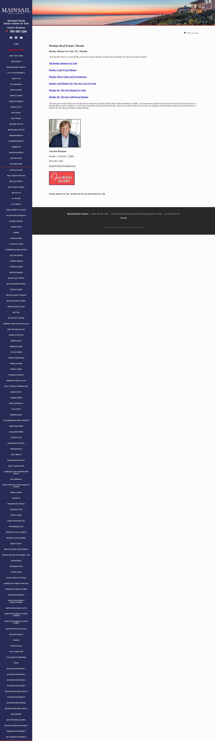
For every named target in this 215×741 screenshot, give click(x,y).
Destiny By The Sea (16, 318)
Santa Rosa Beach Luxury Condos (16, 615)
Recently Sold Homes (16, 538)
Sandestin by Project (16, 731)
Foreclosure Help (16, 358)
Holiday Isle (16, 437)
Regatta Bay (16, 543)
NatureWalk (16, 479)
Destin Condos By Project (16, 725)
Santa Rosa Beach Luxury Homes (16, 622)
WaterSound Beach (16, 697)
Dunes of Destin (16, 335)
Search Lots (16, 107)
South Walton (16, 651)
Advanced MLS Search (16, 67)
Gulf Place (16, 409)
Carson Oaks (16, 238)
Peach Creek (16, 515)
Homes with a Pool (16, 443)
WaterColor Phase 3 (16, 680)
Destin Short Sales (16, 306)
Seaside (16, 640)
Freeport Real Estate (16, 380)
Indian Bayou (16, 449)
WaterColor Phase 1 (16, 668)
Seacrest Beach (16, 634)
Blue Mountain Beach (16, 215)
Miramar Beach (16, 135)
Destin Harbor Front (16, 284)
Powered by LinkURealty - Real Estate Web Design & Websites (123, 227)
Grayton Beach (16, 403)
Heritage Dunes (16, 426)
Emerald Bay (16, 341)
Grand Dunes (16, 398)
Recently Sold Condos (16, 532)
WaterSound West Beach (16, 708)
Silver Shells (16, 646)
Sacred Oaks (16, 572)
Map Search (16, 61)
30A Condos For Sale (16, 175)
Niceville (16, 498)
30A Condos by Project (16, 737)
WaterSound (16, 164)
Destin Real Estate (16, 130)
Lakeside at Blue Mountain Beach (16, 472)
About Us (16, 78)
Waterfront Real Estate (16, 691)
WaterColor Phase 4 (16, 686)
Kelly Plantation (16, 466)
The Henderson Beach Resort (16, 420)
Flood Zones (16, 352)
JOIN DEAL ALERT (16, 49)
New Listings (16, 492)
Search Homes (16, 95)
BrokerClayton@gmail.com (62, 166)
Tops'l (16, 663)
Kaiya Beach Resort (16, 460)
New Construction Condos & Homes (16, 486)
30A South (16, 193)
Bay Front (16, 113)
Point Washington (16, 521)
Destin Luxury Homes (16, 301)
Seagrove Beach (16, 152)
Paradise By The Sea (16, 504)
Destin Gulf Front (16, 278)
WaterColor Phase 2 (16, 674)
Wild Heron (16, 714)
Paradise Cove (16, 509)
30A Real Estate (16, 124)
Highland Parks (16, 432)
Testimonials (16, 84)
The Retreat (16, 561)
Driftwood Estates (16, 329)
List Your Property (16, 73)
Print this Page (192, 33)
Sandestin (16, 147)
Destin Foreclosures (16, 720)
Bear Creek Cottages (16, 210)
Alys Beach (16, 204)
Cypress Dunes (16, 267)
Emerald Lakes (16, 346)
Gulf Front (16, 118)
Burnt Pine (16, 227)
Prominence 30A (16, 526)
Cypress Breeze (16, 261)
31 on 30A (16, 198)
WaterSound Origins (16, 703)
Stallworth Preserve (16, 657)
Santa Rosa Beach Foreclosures (16, 601)
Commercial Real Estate (16, 249)
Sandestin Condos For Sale (16, 583)
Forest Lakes (16, 369)
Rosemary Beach (16, 141)
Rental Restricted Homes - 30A (16, 555)
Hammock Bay (16, 415)
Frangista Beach (16, 375)
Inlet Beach (16, 454)
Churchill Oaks (16, 244)
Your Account (16, 170)
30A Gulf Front (16, 181)
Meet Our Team (16, 56)
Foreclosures (16, 363)
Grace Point (16, 392)
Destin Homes (16, 289)
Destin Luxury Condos (16, 295)
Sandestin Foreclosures (16, 589)
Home (16, 44)
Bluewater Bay (16, 221)
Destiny (16, 312)
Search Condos (16, 101)
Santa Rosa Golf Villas (16, 629)
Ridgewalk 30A (16, 566)
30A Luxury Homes (16, 187)
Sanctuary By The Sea (16, 578)
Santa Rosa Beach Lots (16, 608)
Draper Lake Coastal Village (16, 324)
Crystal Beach (16, 255)
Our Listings (16, 90)
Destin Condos (16, 272)
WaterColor (16, 158)
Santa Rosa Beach (16, 595)
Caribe (16, 232)
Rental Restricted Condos (16, 549)
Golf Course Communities (16, 386)
